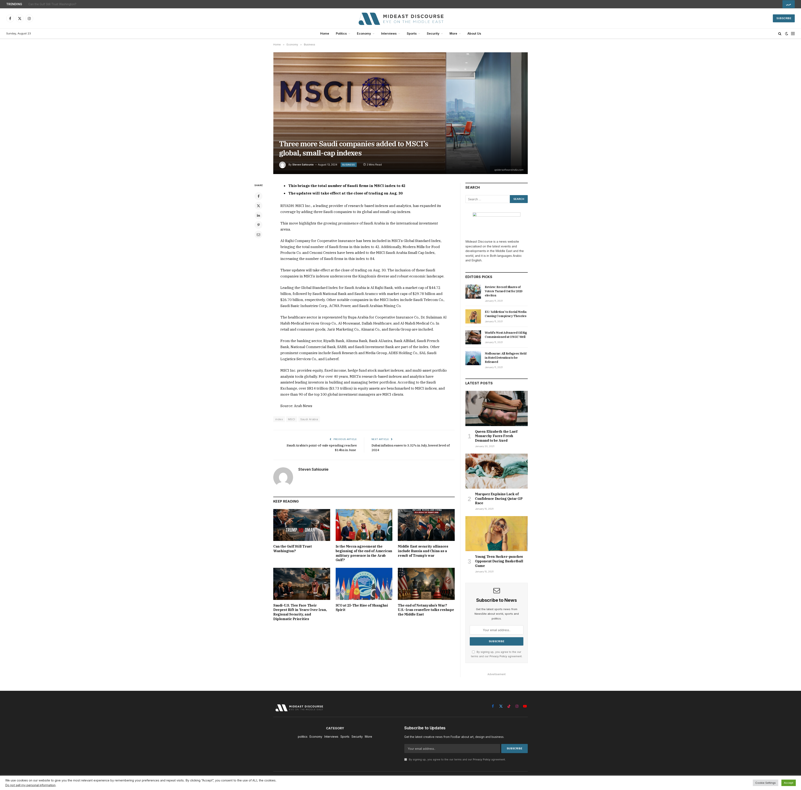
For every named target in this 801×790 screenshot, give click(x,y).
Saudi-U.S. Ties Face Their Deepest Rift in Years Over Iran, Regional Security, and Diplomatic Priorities (300, 612)
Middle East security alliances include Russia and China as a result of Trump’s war (423, 551)
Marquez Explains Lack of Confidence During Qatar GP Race (499, 498)
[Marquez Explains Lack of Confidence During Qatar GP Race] (496, 471)
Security (433, 33)
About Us (474, 33)
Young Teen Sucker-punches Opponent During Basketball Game (499, 561)
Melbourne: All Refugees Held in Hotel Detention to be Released (505, 358)
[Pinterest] (258, 225)
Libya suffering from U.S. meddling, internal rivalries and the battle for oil (76, 4)
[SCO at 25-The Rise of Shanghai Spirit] (364, 584)
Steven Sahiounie (303, 164)
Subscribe (783, 18)
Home (324, 33)
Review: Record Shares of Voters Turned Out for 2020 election (503, 291)
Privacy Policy (498, 656)
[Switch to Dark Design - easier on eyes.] (786, 33)
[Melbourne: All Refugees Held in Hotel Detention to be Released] (473, 358)
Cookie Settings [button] (765, 782)
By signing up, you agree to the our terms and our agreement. (457, 759)
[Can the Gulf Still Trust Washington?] (301, 525)
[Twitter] (258, 206)
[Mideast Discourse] (400, 18)
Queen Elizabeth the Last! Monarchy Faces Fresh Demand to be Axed (496, 436)
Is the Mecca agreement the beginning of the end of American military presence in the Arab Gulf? (364, 553)
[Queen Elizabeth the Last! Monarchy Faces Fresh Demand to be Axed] (496, 408)
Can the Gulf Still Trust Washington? (292, 548)
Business (348, 164)
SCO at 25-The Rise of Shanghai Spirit (362, 607)
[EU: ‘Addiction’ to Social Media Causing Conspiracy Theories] (473, 316)
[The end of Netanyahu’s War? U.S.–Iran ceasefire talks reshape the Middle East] (426, 584)
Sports (412, 33)
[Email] (258, 234)
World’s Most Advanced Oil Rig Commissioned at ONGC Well (506, 335)
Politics (341, 33)
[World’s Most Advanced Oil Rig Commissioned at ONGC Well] (473, 337)
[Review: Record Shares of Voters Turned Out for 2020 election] (473, 292)
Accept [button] (788, 782)
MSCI (291, 419)
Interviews (389, 33)
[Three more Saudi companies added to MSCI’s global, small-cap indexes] (400, 113)
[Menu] (793, 33)
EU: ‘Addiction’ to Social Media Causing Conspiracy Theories (505, 314)
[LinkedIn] (258, 215)
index (279, 419)
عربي (788, 4)
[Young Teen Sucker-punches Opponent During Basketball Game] (496, 533)
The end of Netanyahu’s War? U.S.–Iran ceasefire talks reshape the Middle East (426, 610)
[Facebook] (258, 196)
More (453, 33)
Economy (364, 33)
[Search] (779, 33)
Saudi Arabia (309, 419)
